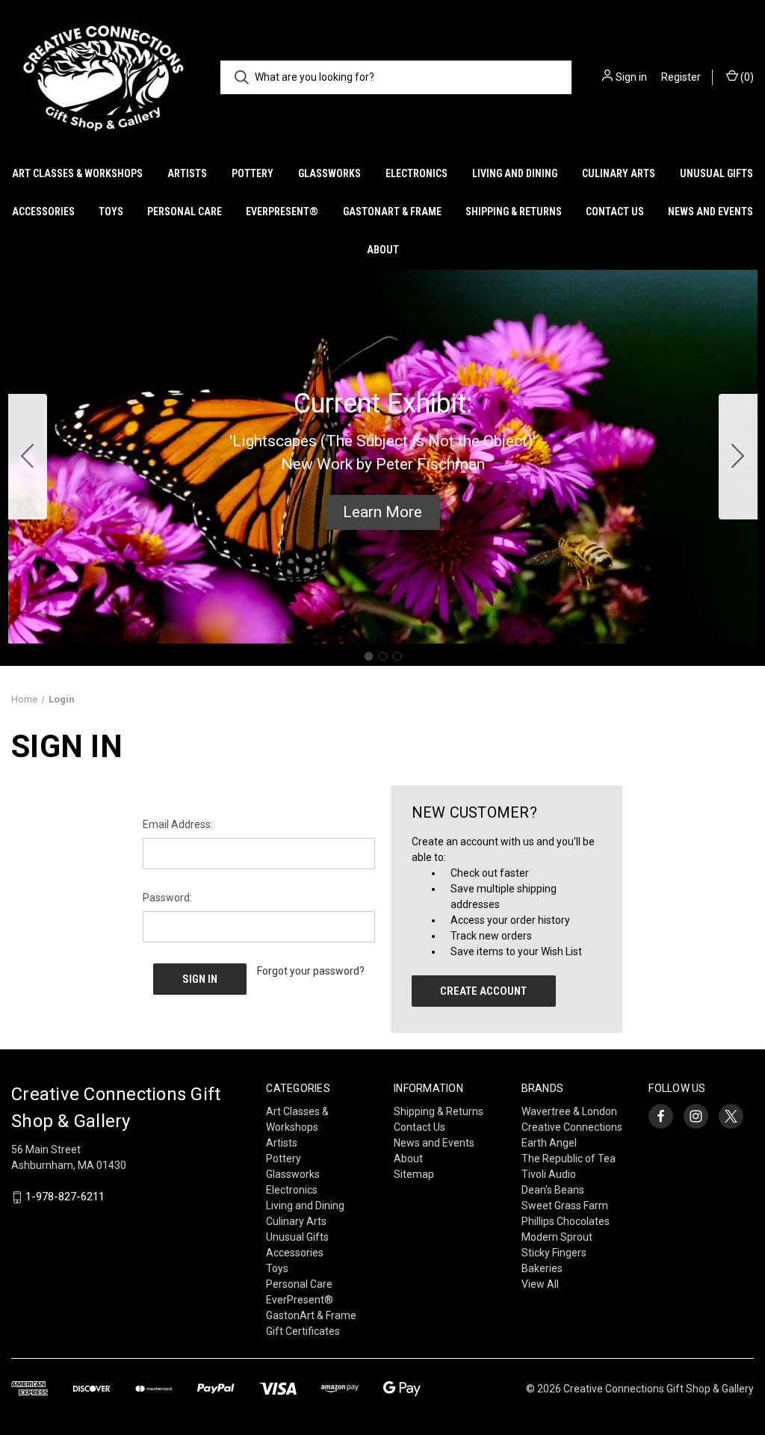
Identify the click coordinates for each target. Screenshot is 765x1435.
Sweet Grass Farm (564, 1206)
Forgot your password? (311, 971)
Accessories (43, 211)
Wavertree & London (569, 1111)
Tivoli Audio (548, 1174)
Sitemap (414, 1174)
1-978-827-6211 (65, 1197)
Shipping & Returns (513, 211)
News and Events (710, 211)
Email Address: (178, 824)
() (746, 77)
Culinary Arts (618, 173)
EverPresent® (282, 211)
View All (540, 1284)
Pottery (252, 173)
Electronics (416, 173)
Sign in (631, 77)
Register (681, 77)
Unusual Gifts (716, 173)
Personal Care (184, 211)
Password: (167, 898)
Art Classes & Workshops (77, 173)
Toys (111, 211)
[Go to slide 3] (27, 456)
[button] (382, 513)
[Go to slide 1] (368, 656)
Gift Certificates (303, 1331)
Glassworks (329, 173)
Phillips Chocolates (565, 1221)
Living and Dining (514, 173)
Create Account (483, 991)
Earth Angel (549, 1143)
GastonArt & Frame (392, 211)
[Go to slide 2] (738, 456)
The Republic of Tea (568, 1158)
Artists (187, 173)
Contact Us (615, 211)
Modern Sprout (556, 1237)
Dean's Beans (552, 1190)
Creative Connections (571, 1127)
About (383, 250)
